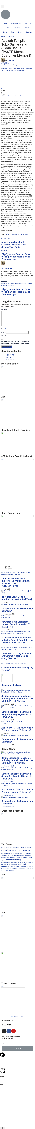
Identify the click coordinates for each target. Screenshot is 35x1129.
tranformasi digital (25, 868)
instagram (30, 857)
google (14, 855)
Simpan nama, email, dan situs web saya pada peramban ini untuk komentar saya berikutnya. (15, 342)
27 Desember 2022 (8, 782)
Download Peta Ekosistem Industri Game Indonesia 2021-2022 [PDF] (16, 624)
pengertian (16, 864)
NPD (2, 864)
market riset (4, 862)
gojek (9, 855)
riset (12, 866)
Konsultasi (29, 32)
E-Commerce (10, 36)
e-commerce (18, 234)
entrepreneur (27, 853)
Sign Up (10, 1124)
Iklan (5, 23)
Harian (7, 28)
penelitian (6, 864)
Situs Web (4, 336)
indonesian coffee (5, 857)
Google (20, 32)
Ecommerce (16, 28)
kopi (2, 860)
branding (11, 847)
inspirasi (25, 857)
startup (27, 866)
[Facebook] (9, 1031)
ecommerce (9, 853)
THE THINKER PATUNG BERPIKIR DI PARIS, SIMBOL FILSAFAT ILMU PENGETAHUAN (15, 582)
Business (26, 28)
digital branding (25, 850)
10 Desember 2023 (8, 766)
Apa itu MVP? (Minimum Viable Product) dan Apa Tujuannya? (17, 728)
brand (6, 847)
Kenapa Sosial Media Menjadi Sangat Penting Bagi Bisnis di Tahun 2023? (16, 714)
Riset (12, 32)
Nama (3, 329)
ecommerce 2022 (18, 853)
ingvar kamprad (14, 857)
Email (3, 332)
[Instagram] (4, 1031)
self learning (16, 866)
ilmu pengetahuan (27, 855)
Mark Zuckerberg (12, 862)
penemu (11, 864)
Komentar (4, 309)
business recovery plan (20, 847)
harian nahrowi (19, 855)
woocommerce (10, 870)
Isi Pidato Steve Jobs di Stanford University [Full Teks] (16, 598)
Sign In (14, 1124)
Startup (5, 32)
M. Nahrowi (10, 60)
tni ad (14, 868)
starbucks (22, 866)
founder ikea (4, 855)
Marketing (28, 23)
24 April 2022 (5, 63)
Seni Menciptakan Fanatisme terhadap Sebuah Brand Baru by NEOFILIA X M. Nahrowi (17, 640)
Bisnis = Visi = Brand (11, 685)
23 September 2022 (8, 807)
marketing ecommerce (26, 860)
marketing (25, 234)
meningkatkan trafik (20, 862)
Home (3, 36)
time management (8, 868)
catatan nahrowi (9, 234)
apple (2, 847)
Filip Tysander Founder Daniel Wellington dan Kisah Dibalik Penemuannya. (16, 292)
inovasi (20, 857)
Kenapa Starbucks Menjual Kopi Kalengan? (17, 609)
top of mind (18, 868)
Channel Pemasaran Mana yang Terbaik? (17, 668)
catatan (29, 847)
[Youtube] (13, 1031)
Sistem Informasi (16, 23)
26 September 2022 (8, 795)
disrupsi (3, 853)
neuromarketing (29, 862)
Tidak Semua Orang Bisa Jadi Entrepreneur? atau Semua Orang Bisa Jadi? (16, 656)
